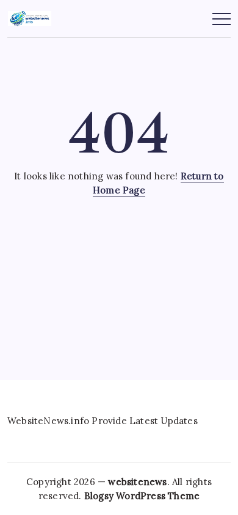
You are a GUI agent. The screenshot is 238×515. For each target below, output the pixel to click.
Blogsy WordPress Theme (142, 496)
